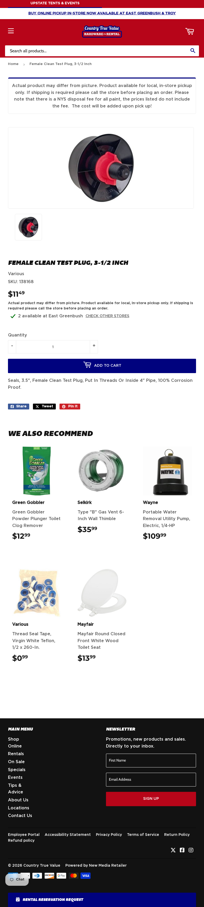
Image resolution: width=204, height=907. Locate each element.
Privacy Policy (109, 835)
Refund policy (21, 841)
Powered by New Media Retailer (96, 865)
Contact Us (20, 816)
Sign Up (151, 799)
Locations (18, 808)
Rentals (16, 754)
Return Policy (177, 835)
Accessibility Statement (68, 835)
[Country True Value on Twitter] (173, 851)
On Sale (16, 762)
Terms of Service (143, 835)
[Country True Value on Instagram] (191, 851)
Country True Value (41, 865)
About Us (18, 800)
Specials (17, 770)
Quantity (17, 335)
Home (13, 64)
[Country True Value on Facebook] (182, 851)
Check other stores (107, 316)
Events (15, 777)
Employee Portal (24, 835)
